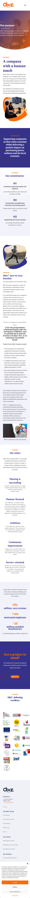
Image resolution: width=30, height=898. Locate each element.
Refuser (15, 887)
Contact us (15, 676)
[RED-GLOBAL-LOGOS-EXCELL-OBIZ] (7, 763)
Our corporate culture (8, 819)
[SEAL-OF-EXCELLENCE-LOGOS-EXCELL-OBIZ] (7, 741)
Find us (5, 807)
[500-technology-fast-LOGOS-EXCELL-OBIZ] (7, 726)
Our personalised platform (10, 857)
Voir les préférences (15, 891)
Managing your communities (10, 844)
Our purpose (6, 815)
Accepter (15, 882)
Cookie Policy (15, 895)
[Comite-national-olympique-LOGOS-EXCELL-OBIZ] (7, 771)
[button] (27, 863)
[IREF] (17, 761)
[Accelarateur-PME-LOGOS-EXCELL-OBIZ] (17, 733)
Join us (5, 831)
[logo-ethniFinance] (17, 751)
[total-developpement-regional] (17, 755)
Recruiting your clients (9, 849)
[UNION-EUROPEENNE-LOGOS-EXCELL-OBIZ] (7, 733)
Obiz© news (6, 827)
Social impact (6, 823)
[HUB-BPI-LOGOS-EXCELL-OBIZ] (17, 726)
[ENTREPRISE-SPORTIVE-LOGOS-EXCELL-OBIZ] (17, 718)
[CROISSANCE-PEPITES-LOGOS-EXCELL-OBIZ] (7, 756)
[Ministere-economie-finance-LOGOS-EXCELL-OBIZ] (7, 718)
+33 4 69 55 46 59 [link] (8, 802)
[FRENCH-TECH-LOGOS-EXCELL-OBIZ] (17, 741)
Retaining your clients (8, 840)
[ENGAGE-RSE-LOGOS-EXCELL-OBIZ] (7, 748)
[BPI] (17, 748)
